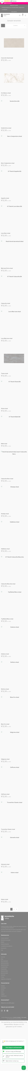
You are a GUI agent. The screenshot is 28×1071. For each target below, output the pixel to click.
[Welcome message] (24, 1068)
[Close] (24, 1041)
